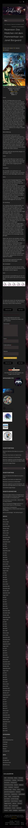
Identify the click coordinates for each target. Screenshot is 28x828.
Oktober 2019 (6, 641)
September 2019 (6, 644)
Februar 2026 (6, 521)
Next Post (20, 309)
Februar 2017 (6, 710)
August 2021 (5, 595)
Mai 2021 (5, 601)
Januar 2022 (5, 584)
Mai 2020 (5, 626)
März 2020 (5, 630)
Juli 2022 (4, 573)
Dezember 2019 (6, 637)
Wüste (10, 810)
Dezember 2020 (6, 610)
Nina (4, 503)
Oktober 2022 (6, 568)
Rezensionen (17, 821)
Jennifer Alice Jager (14, 798)
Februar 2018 (6, 684)
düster (5, 787)
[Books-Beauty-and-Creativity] (14, 7)
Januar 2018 (5, 686)
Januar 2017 (5, 712)
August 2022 (5, 570)
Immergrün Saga (15, 796)
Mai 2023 (5, 555)
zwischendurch (22, 810)
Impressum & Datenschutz (14, 824)
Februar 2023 (6, 561)
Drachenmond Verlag (8, 784)
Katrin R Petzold (14, 801)
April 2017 (5, 706)
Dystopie (16, 784)
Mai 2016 (5, 726)
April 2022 (5, 579)
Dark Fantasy (20, 780)
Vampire (6, 810)
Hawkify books (14, 794)
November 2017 (6, 690)
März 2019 (5, 655)
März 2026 (5, 519)
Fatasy (18, 789)
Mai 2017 (5, 704)
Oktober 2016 (6, 719)
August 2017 (5, 697)
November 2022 (6, 566)
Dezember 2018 (6, 661)
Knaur (20, 801)
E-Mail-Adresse (8, 345)
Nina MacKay (6, 507)
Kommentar (7, 323)
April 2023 (5, 557)
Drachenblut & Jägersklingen (9, 463)
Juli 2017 (4, 699)
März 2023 (5, 559)
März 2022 (5, 581)
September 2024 (6, 541)
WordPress (14, 816)
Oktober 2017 (6, 692)
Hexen (5, 796)
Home (5, 24)
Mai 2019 (5, 650)
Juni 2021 (5, 599)
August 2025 (5, 530)
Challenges (5, 742)
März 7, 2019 (6, 48)
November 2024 (6, 537)
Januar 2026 (5, 524)
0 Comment (7, 50)
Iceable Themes (14, 818)
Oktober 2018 (6, 666)
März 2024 (5, 548)
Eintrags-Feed (6, 760)
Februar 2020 (6, 633)
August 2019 (5, 646)
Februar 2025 (6, 533)
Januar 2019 (5, 659)
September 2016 (6, 721)
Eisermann (16, 787)
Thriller (13, 808)
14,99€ (14, 91)
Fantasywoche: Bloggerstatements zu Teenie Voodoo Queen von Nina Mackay (14, 509)
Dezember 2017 (6, 688)
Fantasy (14, 789)
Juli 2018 (4, 672)
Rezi (10, 805)
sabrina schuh (15, 805)
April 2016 (5, 728)
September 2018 (6, 668)
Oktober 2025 (6, 528)
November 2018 (6, 664)
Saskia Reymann (7, 808)
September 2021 (6, 593)
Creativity (5, 744)
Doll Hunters (6, 782)
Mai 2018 (5, 677)
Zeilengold (15, 810)
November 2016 (6, 717)
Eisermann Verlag (7, 789)
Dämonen (21, 784)
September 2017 (6, 695)
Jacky (12, 48)
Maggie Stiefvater (7, 803)
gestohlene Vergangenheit (9, 791)
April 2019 (5, 653)
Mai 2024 (5, 546)
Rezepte (4, 748)
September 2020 (6, 617)
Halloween (18, 791)
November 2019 (6, 639)
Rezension (9, 24)
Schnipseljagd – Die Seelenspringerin (15, 512)
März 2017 (5, 708)
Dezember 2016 (6, 715)
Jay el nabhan (7, 798)
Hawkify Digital (21, 794)
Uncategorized (6, 751)
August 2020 (5, 619)
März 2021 (5, 606)
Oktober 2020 (6, 615)
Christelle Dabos (7, 780)
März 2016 (5, 730)
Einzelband (11, 787)
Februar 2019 (6, 657)
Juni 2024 (5, 544)
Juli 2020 (4, 621)
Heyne (9, 796)
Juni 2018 (5, 675)
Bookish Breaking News (8, 739)
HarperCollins (7, 794)
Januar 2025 (5, 535)
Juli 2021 (4, 597)
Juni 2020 (5, 624)
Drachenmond (14, 782)
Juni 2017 (5, 701)
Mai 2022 (5, 577)
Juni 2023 (5, 553)
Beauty (4, 737)
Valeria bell (19, 808)
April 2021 (5, 604)
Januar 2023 (5, 564)
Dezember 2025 (6, 526)
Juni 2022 (5, 575)
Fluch (22, 789)
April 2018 (5, 679)
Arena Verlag (10, 777)
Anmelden (5, 758)
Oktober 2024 (6, 539)
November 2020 (6, 613)
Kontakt (22, 824)
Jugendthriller (7, 801)
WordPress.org (6, 764)
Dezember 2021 (6, 586)
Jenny (4, 512)
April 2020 (5, 628)
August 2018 (5, 670)
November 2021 (6, 588)
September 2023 (6, 550)
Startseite (11, 821)
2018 (5, 777)
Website (6, 351)
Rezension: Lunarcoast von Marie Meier (11, 457)
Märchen (14, 803)
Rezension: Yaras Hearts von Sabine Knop (12, 455)
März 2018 (5, 681)
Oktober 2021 (6, 590)
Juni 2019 (5, 648)
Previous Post (8, 309)
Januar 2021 (5, 608)
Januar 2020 (5, 635)
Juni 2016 (5, 724)
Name (5, 338)
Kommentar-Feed (7, 762)
